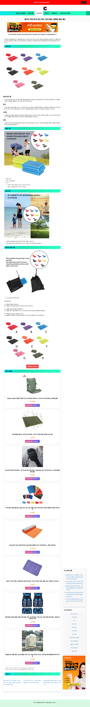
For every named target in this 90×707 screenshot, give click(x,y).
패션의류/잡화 (74, 648)
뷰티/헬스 (74, 627)
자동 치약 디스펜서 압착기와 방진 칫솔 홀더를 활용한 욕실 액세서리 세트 (19, 669)
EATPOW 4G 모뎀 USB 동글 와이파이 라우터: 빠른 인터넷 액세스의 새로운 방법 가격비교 (74, 594)
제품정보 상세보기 (32, 366)
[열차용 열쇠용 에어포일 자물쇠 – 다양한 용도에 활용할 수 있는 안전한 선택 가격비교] (52, 677)
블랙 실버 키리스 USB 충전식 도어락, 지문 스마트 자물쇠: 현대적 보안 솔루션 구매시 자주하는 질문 (12, 682)
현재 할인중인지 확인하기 (32, 405)
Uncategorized (74, 614)
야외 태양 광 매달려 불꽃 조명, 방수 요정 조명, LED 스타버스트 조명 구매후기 (74, 601)
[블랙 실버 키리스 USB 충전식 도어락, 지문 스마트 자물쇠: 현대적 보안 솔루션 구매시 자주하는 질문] (12, 677)
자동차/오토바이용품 (65, 13)
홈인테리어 (54, 13)
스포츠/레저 (39, 13)
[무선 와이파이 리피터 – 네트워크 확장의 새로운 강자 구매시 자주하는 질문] (32, 677)
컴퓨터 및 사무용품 (20, 13)
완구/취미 (47, 13)
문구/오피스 (74, 624)
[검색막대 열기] (88, 13)
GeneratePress (51, 704)
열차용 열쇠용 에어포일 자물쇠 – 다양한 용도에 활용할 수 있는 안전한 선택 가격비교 (52, 682)
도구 (74, 620)
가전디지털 (30, 13)
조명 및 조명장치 (74, 641)
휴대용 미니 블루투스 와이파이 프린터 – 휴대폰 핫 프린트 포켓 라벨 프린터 (19, 668)
